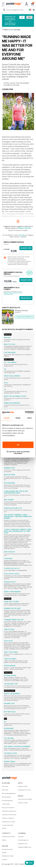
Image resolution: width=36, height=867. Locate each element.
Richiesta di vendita (8, 856)
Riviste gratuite (6, 797)
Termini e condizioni (8, 818)
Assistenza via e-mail (24, 790)
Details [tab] (18, 418)
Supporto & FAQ (22, 786)
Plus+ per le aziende (8, 807)
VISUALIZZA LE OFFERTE (25, 298)
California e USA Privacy (9, 814)
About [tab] (29, 418)
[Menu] (3, 4)
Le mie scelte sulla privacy (7, 826)
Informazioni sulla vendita (7, 851)
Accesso (22, 235)
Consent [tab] (7, 418)
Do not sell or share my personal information (18, 452)
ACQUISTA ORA (26, 248)
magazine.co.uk (22, 843)
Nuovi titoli (5, 790)
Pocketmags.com (23, 840)
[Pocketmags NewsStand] (13, 4)
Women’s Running (24, 228)
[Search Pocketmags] (4, 10)
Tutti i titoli (5, 786)
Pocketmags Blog (7, 800)
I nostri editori (6, 804)
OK (18, 445)
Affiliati (4, 840)
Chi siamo (21, 836)
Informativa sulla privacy (9, 811)
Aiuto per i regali (23, 802)
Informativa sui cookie (8, 821)
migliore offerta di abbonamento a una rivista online (13, 293)
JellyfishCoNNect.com (24, 847)
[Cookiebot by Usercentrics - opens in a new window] (25, 412)
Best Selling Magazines (9, 793)
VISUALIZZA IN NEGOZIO (24, 317)
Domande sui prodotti (8, 836)
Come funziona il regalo (25, 799)
